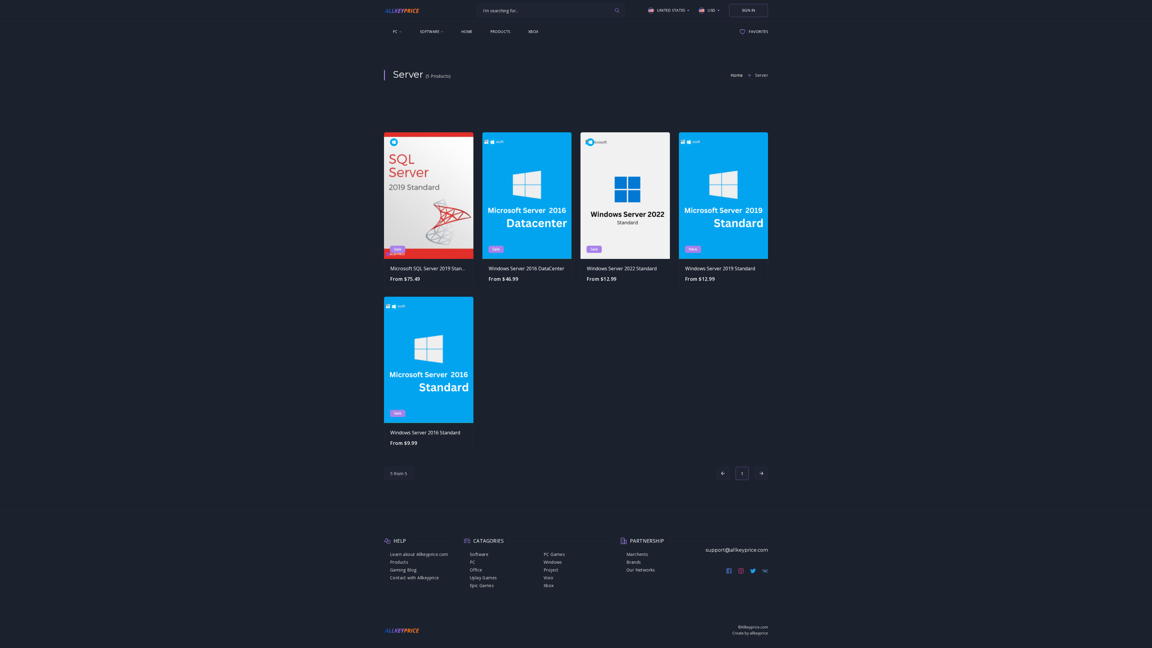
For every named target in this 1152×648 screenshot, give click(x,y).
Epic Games (482, 585)
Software (429, 31)
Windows (553, 562)
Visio (548, 577)
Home (466, 31)
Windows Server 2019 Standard (720, 268)
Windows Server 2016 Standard (425, 432)
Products (500, 31)
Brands (633, 562)
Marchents (637, 554)
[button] (669, 11)
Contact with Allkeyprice (414, 577)
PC (395, 31)
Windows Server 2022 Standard (622, 268)
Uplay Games (483, 577)
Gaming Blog (403, 570)
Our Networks (640, 570)
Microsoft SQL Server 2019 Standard (431, 268)
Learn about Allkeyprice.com (419, 554)
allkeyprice (759, 633)
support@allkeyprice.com (737, 550)
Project (551, 570)
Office (476, 570)
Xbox (533, 31)
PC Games (554, 554)
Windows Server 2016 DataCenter (526, 268)
